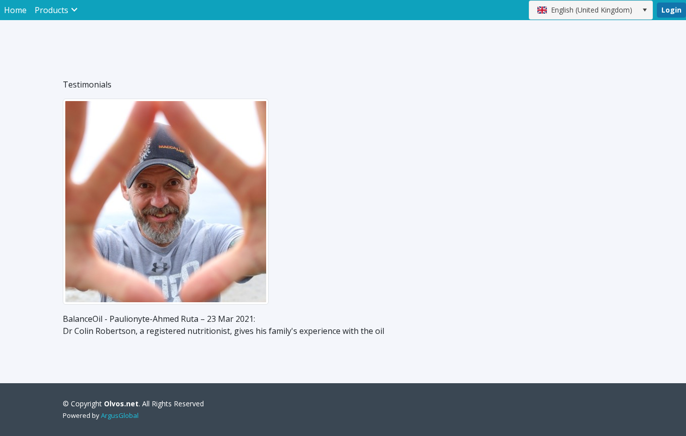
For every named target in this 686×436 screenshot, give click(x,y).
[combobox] (591, 10)
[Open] (644, 10)
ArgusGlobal (120, 415)
